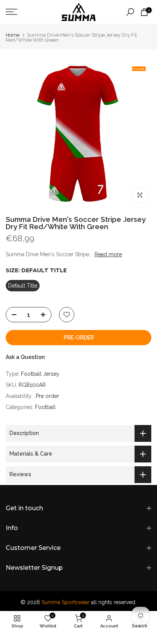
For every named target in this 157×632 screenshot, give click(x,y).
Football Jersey (40, 374)
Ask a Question (25, 357)
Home (12, 35)
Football (45, 407)
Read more (108, 254)
